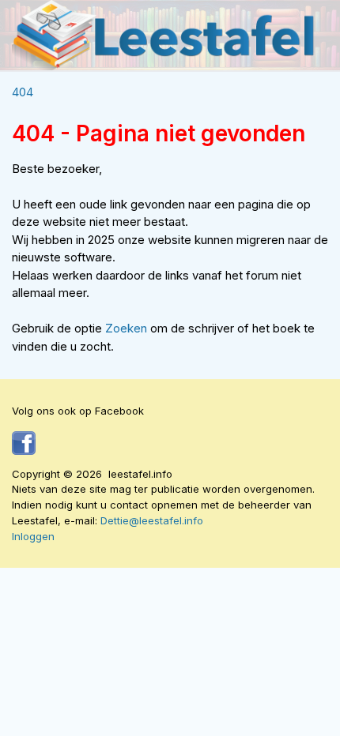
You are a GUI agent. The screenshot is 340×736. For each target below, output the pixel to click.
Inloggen (33, 536)
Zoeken (127, 328)
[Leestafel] (164, 35)
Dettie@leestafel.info (151, 520)
